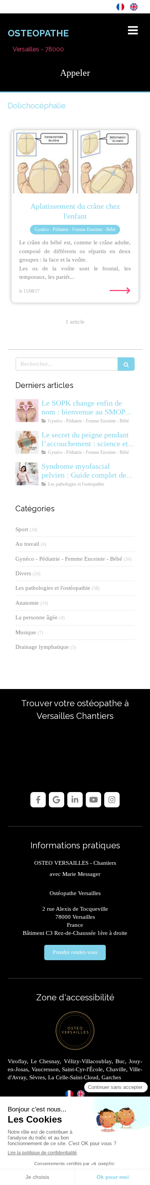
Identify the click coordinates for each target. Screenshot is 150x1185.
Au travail (27, 544)
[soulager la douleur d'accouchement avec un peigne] (26, 442)
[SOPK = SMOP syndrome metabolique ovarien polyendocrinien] (26, 410)
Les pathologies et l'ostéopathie (52, 588)
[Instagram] (112, 799)
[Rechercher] (126, 364)
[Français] (120, 6)
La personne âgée (36, 617)
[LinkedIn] (75, 799)
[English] (134, 6)
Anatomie (27, 603)
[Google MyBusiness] (56, 799)
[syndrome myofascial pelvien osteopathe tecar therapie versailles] (26, 473)
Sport (21, 529)
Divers (23, 573)
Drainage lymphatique (42, 647)
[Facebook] (38, 799)
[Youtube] (93, 799)
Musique (25, 632)
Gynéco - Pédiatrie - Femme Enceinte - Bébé (68, 559)
